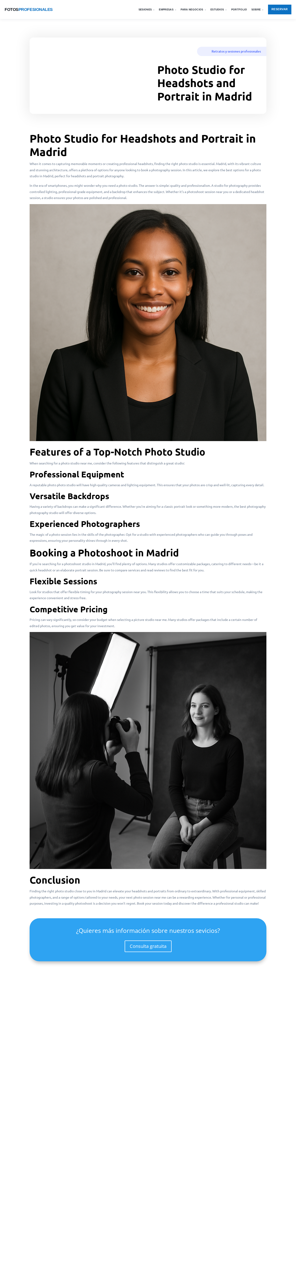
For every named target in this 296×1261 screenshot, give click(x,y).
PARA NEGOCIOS (193, 9)
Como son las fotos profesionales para (67, 1183)
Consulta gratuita (148, 946)
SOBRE (257, 9)
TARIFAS (193, 42)
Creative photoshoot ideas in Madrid (65, 1213)
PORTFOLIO (239, 9)
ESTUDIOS (218, 9)
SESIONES (147, 9)
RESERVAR (279, 9)
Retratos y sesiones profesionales (236, 51)
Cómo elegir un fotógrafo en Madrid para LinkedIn (77, 1154)
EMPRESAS (167, 9)
